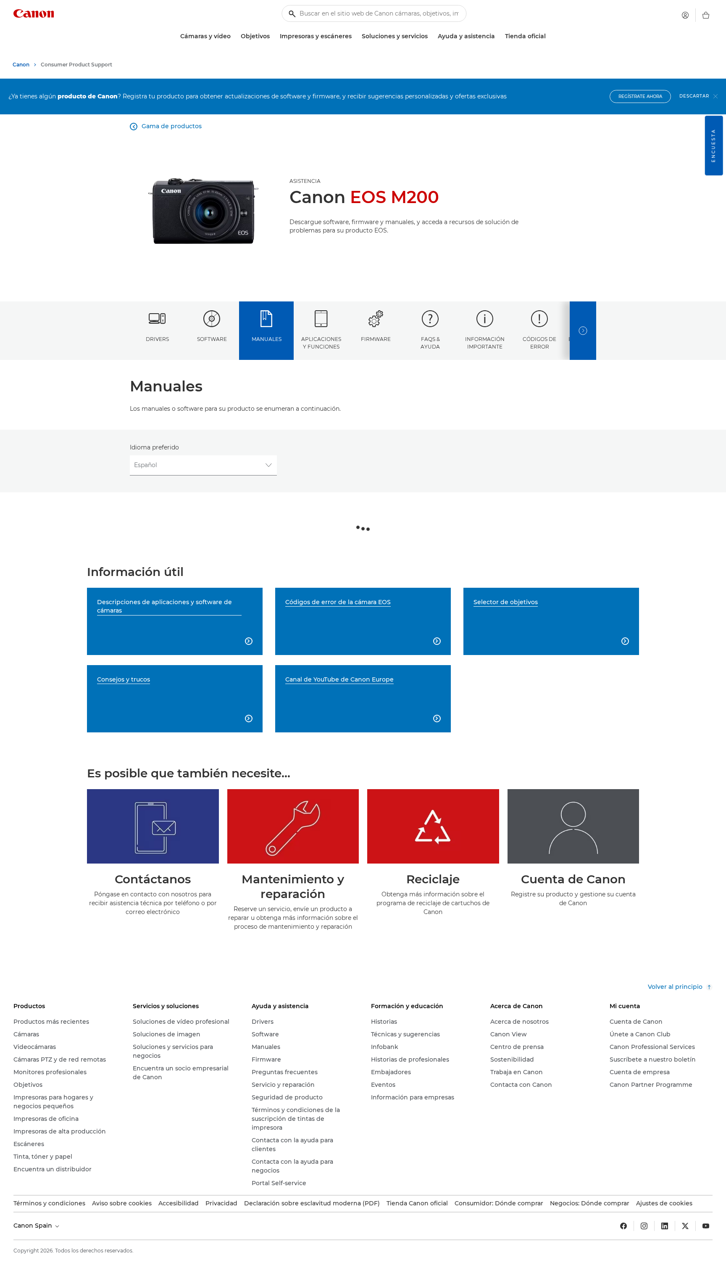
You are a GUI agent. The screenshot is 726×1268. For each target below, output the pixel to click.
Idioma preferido (154, 447)
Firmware (376, 339)
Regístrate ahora (640, 96)
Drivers (157, 339)
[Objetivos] (273, 36)
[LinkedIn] (664, 1226)
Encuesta (713, 145)
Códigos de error (539, 342)
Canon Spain (33, 1225)
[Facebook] (623, 1226)
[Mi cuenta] (685, 15)
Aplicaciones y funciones (321, 342)
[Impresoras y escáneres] (355, 36)
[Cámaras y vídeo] (234, 36)
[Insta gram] (644, 1226)
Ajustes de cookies (664, 1203)
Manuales (266, 339)
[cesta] (706, 15)
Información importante (485, 342)
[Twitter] (685, 1226)
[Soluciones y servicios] (431, 36)
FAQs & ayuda (430, 342)
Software (212, 339)
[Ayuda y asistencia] (498, 36)
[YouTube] (705, 1226)
